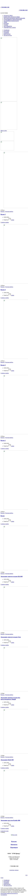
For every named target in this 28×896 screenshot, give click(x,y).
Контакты (14, 844)
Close (2, 877)
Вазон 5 (3, 214)
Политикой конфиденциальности (9, 893)
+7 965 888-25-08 (5, 7)
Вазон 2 (3, 440)
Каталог (14, 841)
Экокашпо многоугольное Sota (11, 637)
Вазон (2, 516)
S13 (26, 875)
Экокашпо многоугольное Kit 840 (12, 576)
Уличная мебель (9, 211)
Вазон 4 (3, 290)
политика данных (14, 870)
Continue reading (5, 222)
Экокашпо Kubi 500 (7, 760)
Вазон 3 (3, 365)
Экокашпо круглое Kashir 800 (10, 820)
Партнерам (14, 847)
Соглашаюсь (4, 894)
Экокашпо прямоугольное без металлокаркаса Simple (10, 698)
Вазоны (2, 211)
